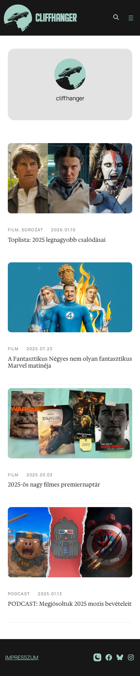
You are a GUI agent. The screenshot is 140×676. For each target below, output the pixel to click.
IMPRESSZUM (21, 657)
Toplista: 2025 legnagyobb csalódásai (56, 240)
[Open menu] (131, 18)
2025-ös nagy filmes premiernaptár (54, 484)
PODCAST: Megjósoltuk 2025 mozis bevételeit (70, 604)
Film (13, 230)
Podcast (19, 594)
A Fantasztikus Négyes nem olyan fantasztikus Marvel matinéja (70, 362)
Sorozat (32, 230)
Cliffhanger (56, 18)
